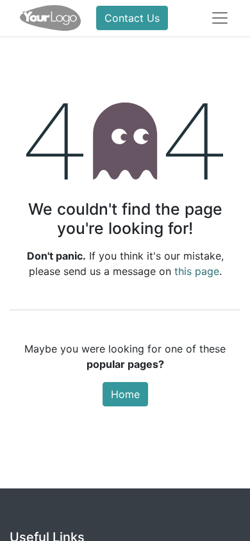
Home (125, 394)
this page (196, 271)
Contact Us (132, 18)
